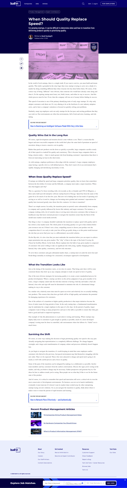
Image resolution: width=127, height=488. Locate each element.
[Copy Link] (21, 63)
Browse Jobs (86, 466)
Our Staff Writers (43, 459)
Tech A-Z (85, 470)
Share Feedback (87, 456)
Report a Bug (86, 459)
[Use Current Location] (82, 483)
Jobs (37, 4)
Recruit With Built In (61, 452)
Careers (40, 456)
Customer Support (88, 452)
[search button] (83, 3)
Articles (45, 4)
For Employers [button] (108, 4)
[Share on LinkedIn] (21, 68)
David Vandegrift (47, 36)
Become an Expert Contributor (65, 456)
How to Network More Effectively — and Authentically (50, 399)
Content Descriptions (45, 463)
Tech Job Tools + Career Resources (93, 463)
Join (89, 4)
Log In (95, 4)
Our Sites (113, 452)
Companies (28, 4)
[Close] (125, 480)
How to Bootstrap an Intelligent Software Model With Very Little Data (56, 126)
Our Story (41, 452)
